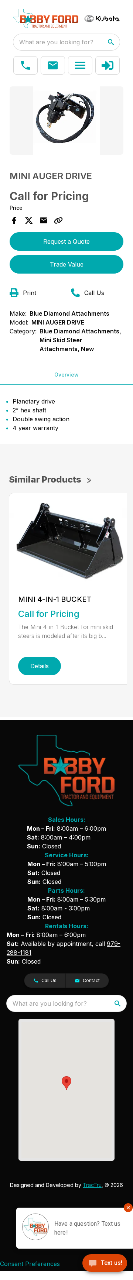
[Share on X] (28, 220)
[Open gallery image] (66, 120)
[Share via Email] (43, 220)
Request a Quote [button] (66, 241)
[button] (25, 65)
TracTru (92, 1185)
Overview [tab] (66, 374)
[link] (107, 65)
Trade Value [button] (66, 264)
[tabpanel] (66, 121)
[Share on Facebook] (14, 220)
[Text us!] (104, 1264)
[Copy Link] (58, 220)
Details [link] (39, 666)
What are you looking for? (56, 42)
